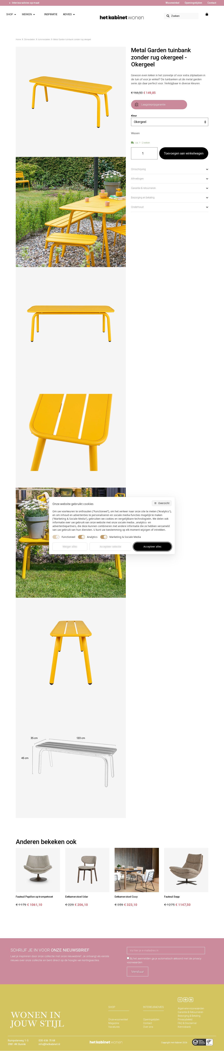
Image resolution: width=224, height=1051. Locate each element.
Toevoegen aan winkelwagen (184, 153)
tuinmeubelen (44, 39)
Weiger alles (70, 546)
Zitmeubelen (29, 39)
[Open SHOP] (15, 14)
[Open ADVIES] (74, 14)
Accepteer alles (152, 546)
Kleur (134, 116)
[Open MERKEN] (34, 14)
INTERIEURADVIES (153, 1007)
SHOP (111, 1007)
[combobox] (181, 16)
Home (18, 39)
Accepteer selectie (110, 546)
